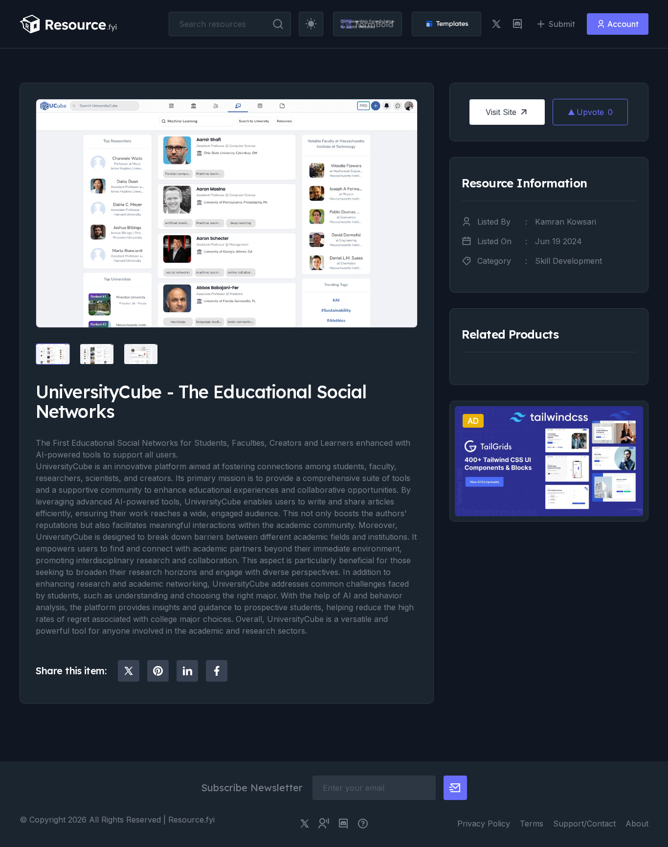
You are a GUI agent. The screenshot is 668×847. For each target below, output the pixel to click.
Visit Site (501, 112)
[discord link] (517, 24)
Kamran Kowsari (565, 222)
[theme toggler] (311, 24)
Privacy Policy (483, 823)
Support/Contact (584, 823)
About (636, 823)
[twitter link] (496, 24)
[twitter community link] (324, 823)
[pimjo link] (363, 823)
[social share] (128, 671)
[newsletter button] (455, 788)
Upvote (595, 112)
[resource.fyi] (68, 24)
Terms (531, 823)
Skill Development (568, 261)
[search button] (278, 24)
